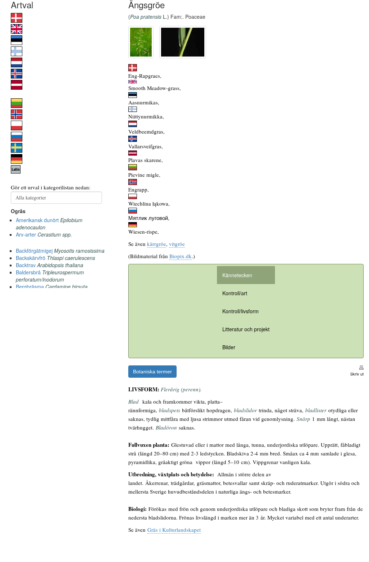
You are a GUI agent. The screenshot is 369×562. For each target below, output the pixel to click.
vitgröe (177, 243)
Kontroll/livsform (240, 311)
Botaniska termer (152, 371)
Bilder (228, 347)
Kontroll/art (234, 293)
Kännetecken (237, 275)
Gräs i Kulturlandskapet (174, 529)
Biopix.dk (180, 256)
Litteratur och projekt (246, 329)
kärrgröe (156, 243)
